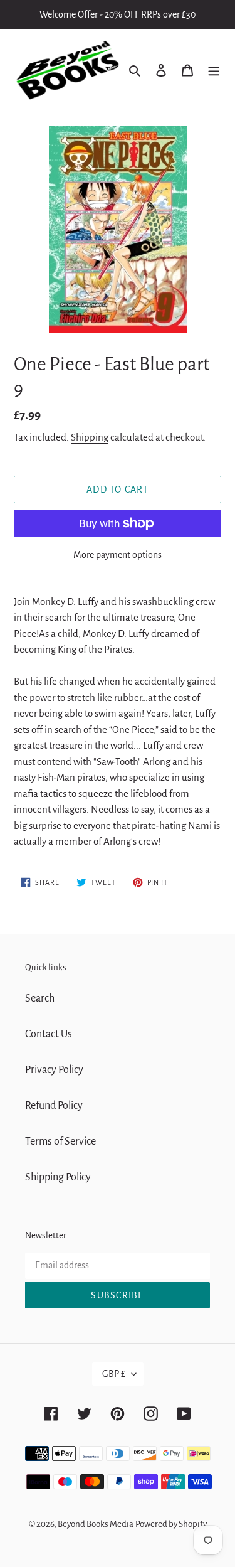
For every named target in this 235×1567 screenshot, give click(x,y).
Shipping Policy (58, 1177)
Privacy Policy (54, 1070)
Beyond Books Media (95, 1524)
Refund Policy (54, 1105)
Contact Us (48, 1034)
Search (40, 998)
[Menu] (214, 70)
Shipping (89, 437)
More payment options (117, 555)
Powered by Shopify (171, 1524)
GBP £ (113, 1374)
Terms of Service (60, 1141)
